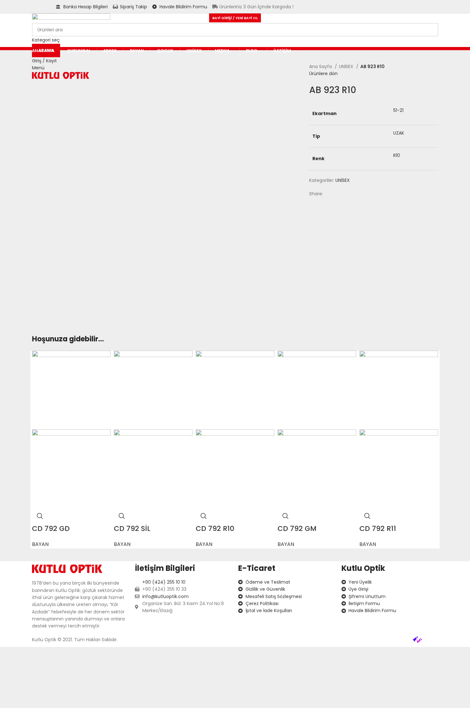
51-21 (398, 110)
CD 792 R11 (377, 528)
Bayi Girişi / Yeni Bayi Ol (235, 17)
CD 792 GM (297, 528)
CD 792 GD (51, 528)
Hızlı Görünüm (40, 516)
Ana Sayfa (321, 66)
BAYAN (40, 544)
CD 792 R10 (215, 528)
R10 (396, 155)
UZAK (398, 133)
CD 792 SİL (132, 528)
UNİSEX (347, 66)
